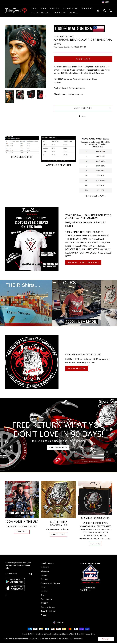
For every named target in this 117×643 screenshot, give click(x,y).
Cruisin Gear (70, 8)
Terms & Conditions (48, 611)
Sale (33, 8)
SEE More (95, 544)
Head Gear (87, 8)
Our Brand (59, 13)
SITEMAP (44, 603)
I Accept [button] (105, 639)
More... (73, 13)
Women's (54, 8)
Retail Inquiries (46, 599)
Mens (43, 8)
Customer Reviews (48, 607)
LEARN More (22, 531)
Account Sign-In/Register (50, 583)
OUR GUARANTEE (58, 447)
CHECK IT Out (58, 534)
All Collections (40, 13)
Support (44, 575)
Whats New (45, 571)
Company (44, 579)
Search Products (47, 563)
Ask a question (83, 108)
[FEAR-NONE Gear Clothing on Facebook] (6, 595)
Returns (44, 591)
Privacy (44, 615)
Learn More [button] (78, 639)
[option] (25, 56)
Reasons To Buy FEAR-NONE (83, 262)
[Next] (44, 96)
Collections (45, 567)
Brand (43, 595)
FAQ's (43, 587)
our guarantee (76, 368)
